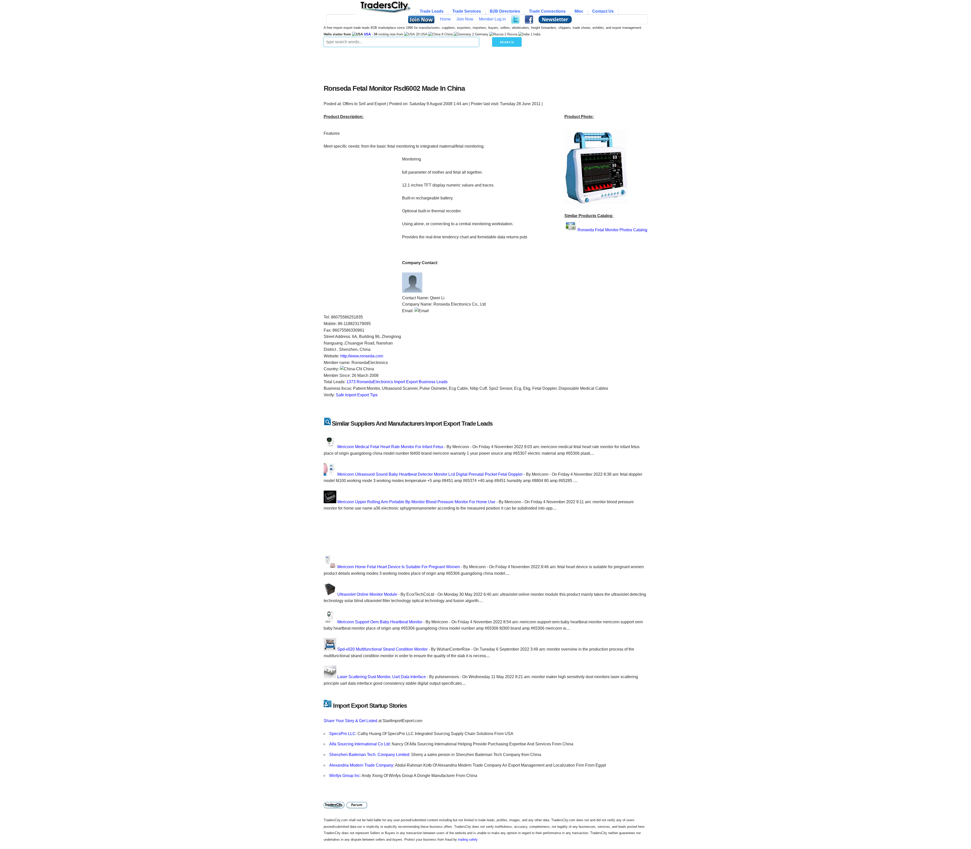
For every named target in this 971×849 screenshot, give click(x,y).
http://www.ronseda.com (361, 356)
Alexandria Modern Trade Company (361, 765)
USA (367, 34)
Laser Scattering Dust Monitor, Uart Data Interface (381, 677)
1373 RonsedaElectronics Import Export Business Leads (397, 382)
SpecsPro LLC (342, 733)
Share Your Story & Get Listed (350, 721)
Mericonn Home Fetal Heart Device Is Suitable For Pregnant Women (398, 567)
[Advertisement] (446, 64)
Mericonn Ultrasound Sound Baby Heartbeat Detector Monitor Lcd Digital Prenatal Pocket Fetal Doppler (430, 474)
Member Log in (492, 19)
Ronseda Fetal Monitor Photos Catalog (612, 230)
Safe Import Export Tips (357, 395)
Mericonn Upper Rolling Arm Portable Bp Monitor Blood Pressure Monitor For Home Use (416, 502)
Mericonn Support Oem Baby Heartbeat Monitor (379, 622)
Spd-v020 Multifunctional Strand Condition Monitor (382, 649)
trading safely (468, 839)
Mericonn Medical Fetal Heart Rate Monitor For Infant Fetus (390, 447)
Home (445, 19)
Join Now (464, 19)
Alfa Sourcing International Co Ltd (359, 744)
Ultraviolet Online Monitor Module (367, 594)
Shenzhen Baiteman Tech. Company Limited (369, 754)
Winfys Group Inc (344, 775)
